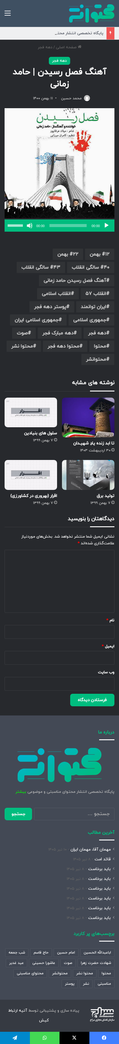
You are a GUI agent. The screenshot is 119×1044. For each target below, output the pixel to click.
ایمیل (108, 646)
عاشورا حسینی (43, 963)
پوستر (69, 983)
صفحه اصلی (67, 47)
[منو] (8, 16)
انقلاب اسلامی (56, 293)
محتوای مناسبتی (30, 973)
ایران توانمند (93, 306)
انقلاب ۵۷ (95, 293)
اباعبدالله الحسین (97, 952)
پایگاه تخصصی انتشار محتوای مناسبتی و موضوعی (59, 33)
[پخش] (106, 225)
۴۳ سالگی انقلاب (40, 267)
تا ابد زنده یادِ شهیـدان (93, 443)
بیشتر (21, 792)
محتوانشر (96, 359)
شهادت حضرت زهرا (96, 963)
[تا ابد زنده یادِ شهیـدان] (88, 418)
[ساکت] (30, 225)
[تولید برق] (88, 475)
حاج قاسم (41, 952)
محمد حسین (71, 98)
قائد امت (103, 859)
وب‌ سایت (106, 672)
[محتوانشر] (91, 13)
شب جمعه (17, 952)
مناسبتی (104, 983)
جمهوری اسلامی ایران (37, 320)
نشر (86, 983)
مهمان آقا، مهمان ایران (90, 849)
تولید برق (105, 496)
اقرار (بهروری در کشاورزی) (33, 496)
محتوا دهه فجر (63, 346)
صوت (22, 333)
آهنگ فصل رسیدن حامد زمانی (75, 280)
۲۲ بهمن (67, 254)
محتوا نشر (22, 346)
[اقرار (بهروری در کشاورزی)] (31, 475)
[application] (59, 225)
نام (110, 620)
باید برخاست (99, 869)
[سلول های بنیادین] (31, 412)
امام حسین (66, 952)
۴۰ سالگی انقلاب (91, 267)
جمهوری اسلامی (89, 320)
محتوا (100, 346)
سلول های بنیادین (40, 433)
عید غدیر (16, 963)
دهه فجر (45, 47)
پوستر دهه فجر (50, 306)
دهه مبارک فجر (58, 333)
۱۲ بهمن (100, 254)
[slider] (16, 224)
